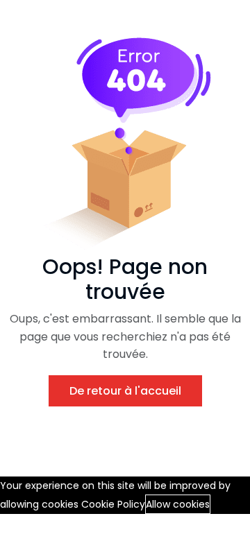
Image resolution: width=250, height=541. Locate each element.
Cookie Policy (113, 504)
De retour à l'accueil (125, 391)
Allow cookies (178, 504)
